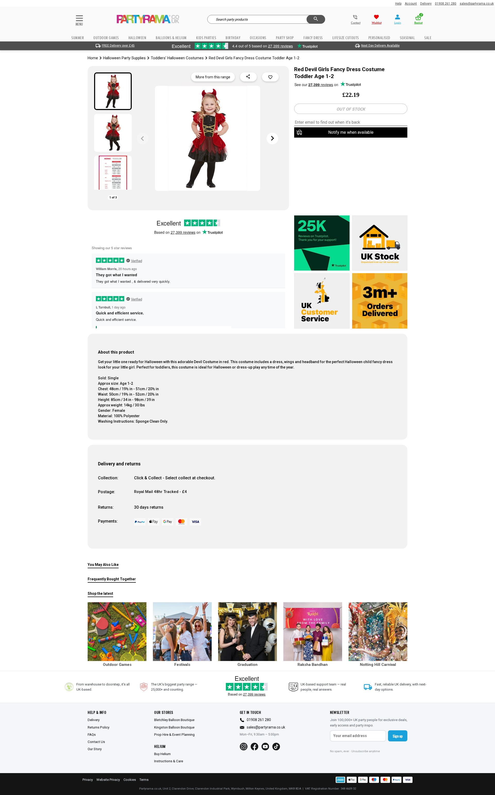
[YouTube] (265, 746)
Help (398, 3)
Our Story (95, 749)
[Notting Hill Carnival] (378, 631)
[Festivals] (182, 631)
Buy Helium (162, 754)
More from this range (213, 77)
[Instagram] (244, 746)
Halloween (137, 37)
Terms (143, 780)
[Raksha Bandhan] (312, 631)
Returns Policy (98, 727)
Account (411, 3)
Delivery (426, 3)
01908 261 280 (445, 3)
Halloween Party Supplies (124, 58)
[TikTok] (276, 746)
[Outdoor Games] (117, 631)
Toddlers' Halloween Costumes (177, 58)
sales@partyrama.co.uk (477, 3)
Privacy (87, 780)
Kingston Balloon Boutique (174, 727)
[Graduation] (247, 631)
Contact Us (96, 742)
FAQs (92, 734)
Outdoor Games (106, 37)
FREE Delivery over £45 (118, 45)
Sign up (398, 736)
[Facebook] (254, 746)
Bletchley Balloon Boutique (174, 720)
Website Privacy (108, 780)
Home (93, 58)
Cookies (129, 780)
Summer (77, 37)
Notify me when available (351, 132)
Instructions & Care (168, 761)
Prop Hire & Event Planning (174, 734)
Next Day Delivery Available (380, 45)
